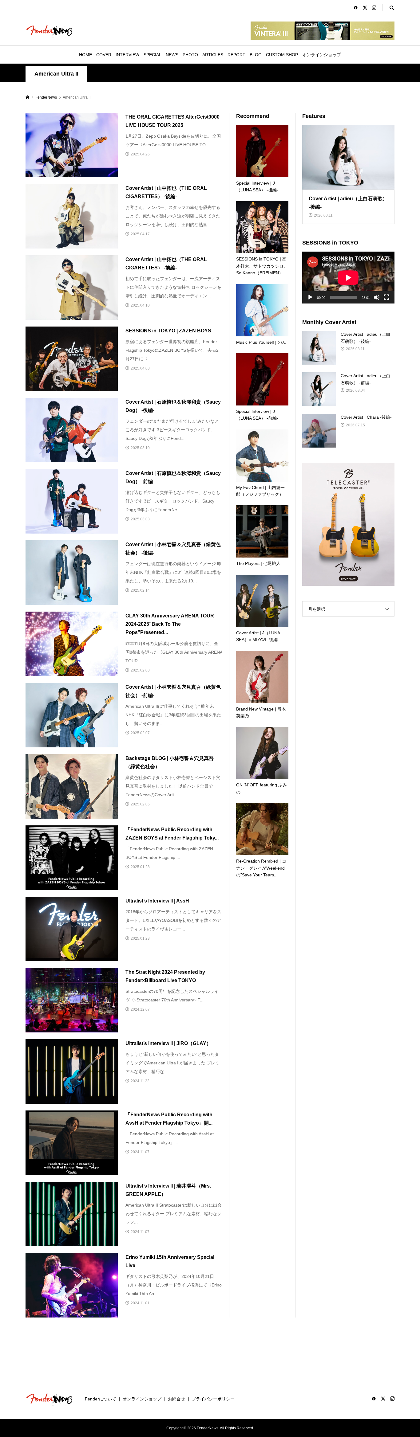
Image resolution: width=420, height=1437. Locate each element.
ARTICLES (212, 54)
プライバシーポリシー (213, 1398)
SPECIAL (152, 54)
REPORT (236, 54)
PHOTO (190, 54)
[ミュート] (377, 297)
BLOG (256, 54)
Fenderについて (100, 1398)
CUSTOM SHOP (282, 54)
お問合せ (176, 1398)
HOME (85, 54)
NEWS (172, 54)
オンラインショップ (321, 54)
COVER (103, 54)
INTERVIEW (127, 54)
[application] (348, 277)
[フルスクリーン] (386, 297)
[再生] (310, 297)
